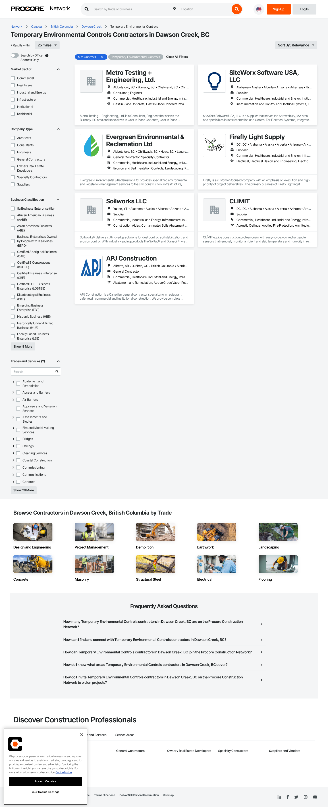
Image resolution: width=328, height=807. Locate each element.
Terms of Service (104, 795)
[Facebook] (287, 797)
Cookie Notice (64, 772)
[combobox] (204, 9)
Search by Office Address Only (31, 57)
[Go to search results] (57, 371)
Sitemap (168, 795)
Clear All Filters (177, 56)
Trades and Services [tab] (92, 735)
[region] (45, 766)
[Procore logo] (27, 9)
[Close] (82, 735)
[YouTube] (315, 797)
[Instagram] (305, 797)
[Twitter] (296, 797)
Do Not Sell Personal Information (139, 795)
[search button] (237, 9)
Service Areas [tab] (124, 735)
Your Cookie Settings (45, 792)
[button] (12, 78)
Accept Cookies (45, 781)
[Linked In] (279, 797)
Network (60, 8)
